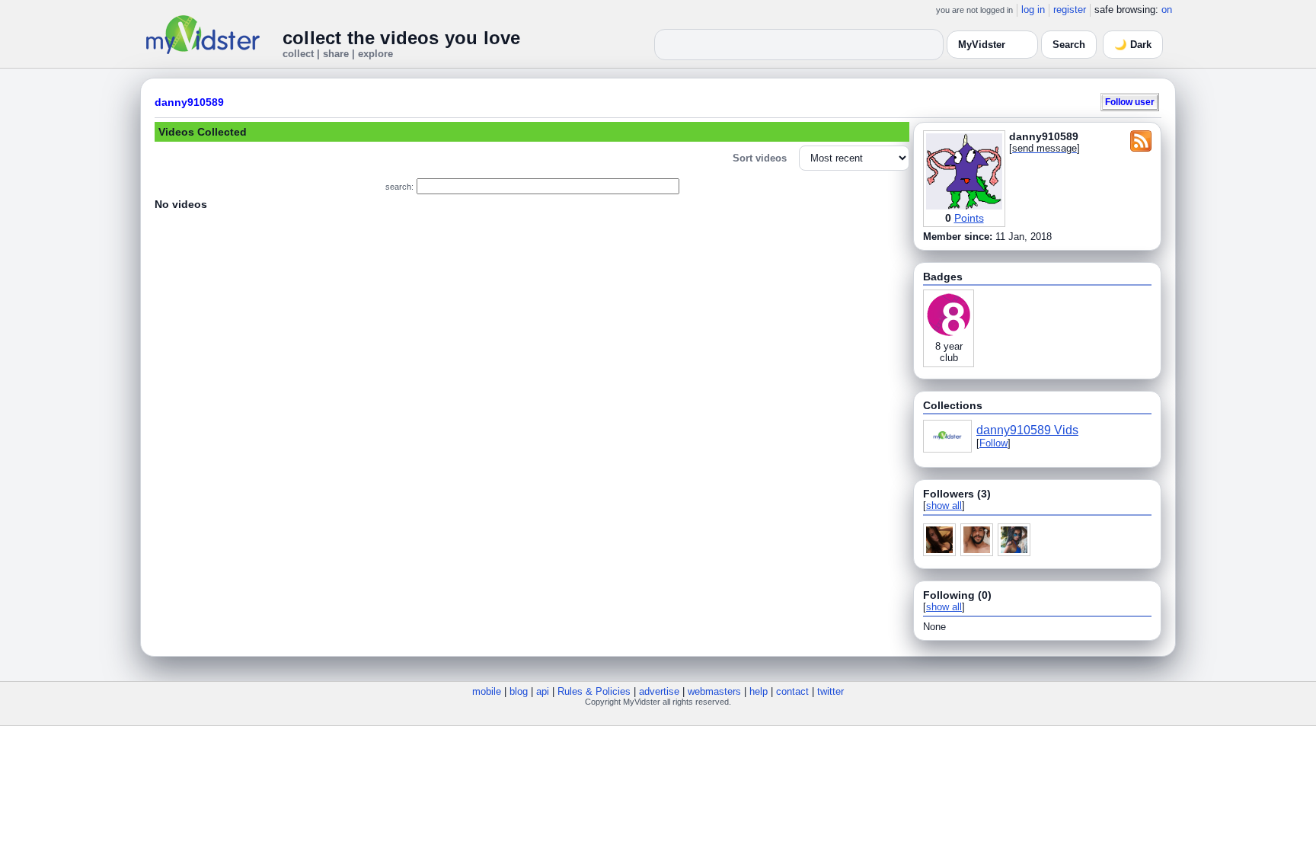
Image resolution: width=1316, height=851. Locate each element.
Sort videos (760, 158)
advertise (659, 691)
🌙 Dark (1133, 44)
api (542, 691)
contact (792, 691)
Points (969, 218)
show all (944, 505)
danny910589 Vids (1027, 430)
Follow (993, 443)
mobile (486, 691)
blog (518, 691)
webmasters (714, 691)
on (1166, 9)
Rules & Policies (594, 691)
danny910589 (189, 102)
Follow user (1130, 102)
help (758, 691)
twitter (830, 691)
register (1069, 9)
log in (1033, 9)
